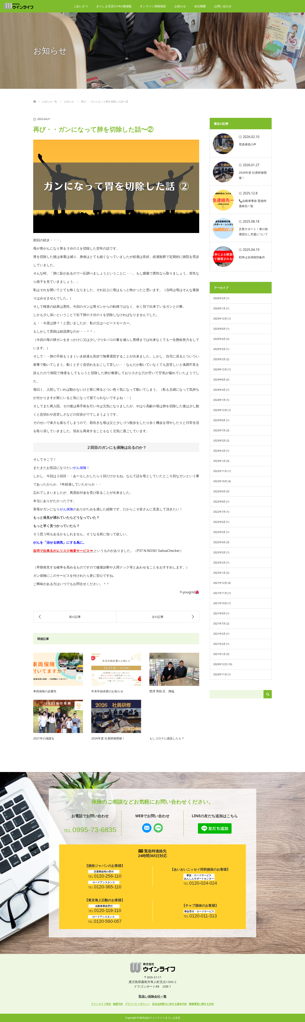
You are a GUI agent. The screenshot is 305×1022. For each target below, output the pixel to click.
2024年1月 (219, 400)
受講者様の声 (247, 144)
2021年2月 (219, 644)
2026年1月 (219, 308)
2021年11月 (220, 593)
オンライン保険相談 (153, 6)
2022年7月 (219, 511)
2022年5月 (219, 532)
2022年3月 (219, 552)
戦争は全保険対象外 (252, 257)
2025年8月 (219, 329)
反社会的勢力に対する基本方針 (169, 1004)
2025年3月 (219, 349)
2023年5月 (219, 440)
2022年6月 (219, 522)
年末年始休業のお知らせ (107, 691)
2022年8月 (219, 501)
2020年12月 (220, 664)
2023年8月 (219, 420)
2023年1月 (219, 461)
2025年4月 (219, 339)
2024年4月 (219, 389)
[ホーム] (34, 96)
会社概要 (200, 6)
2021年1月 (219, 654)
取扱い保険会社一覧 (153, 996)
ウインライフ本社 (101, 1004)
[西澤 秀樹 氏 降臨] (174, 669)
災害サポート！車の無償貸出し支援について (253, 231)
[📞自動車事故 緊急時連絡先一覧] (223, 200)
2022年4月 (219, 542)
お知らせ (180, 6)
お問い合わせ (223, 6)
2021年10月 (220, 603)
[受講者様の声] (223, 143)
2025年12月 (220, 318)
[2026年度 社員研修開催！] (116, 716)
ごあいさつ (80, 6)
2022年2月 (219, 562)
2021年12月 (220, 583)
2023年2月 (219, 450)
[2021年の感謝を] (58, 716)
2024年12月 (220, 369)
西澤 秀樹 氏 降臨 (161, 691)
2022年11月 (220, 471)
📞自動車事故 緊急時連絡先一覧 (252, 203)
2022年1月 (219, 572)
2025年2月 (219, 359)
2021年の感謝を (43, 738)
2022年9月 (219, 491)
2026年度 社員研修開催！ (108, 738)
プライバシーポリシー (137, 1004)
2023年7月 (219, 430)
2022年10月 (220, 481)
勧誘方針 (118, 1004)
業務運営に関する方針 (201, 1004)
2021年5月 (219, 633)
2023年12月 (220, 410)
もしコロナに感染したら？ (166, 738)
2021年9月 (219, 613)
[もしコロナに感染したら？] (174, 716)
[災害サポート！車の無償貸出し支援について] (223, 228)
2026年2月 (219, 298)
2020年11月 (220, 674)
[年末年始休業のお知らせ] (116, 669)
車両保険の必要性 (44, 691)
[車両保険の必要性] (58, 669)
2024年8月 (219, 379)
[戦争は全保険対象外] (223, 256)
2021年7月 (219, 623)
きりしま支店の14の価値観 (114, 6)
